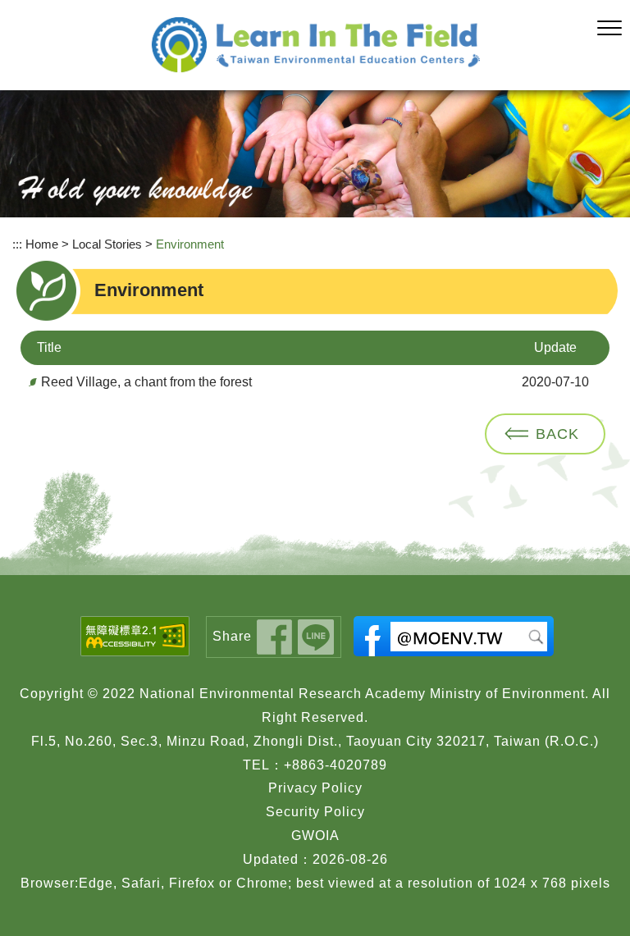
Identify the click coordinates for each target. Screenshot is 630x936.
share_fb (274, 637)
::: (17, 244)
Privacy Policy (315, 788)
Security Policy (315, 812)
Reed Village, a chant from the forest (146, 382)
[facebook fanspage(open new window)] (454, 636)
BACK (557, 434)
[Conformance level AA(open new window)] (135, 636)
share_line (316, 637)
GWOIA (315, 835)
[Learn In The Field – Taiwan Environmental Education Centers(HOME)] (315, 45)
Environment (190, 244)
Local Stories (107, 244)
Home (41, 244)
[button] (609, 29)
